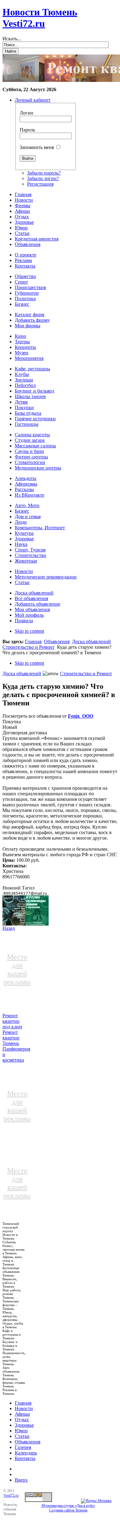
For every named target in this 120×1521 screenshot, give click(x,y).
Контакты (25, 1458)
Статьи (22, 1436)
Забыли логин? (43, 178)
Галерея (23, 1447)
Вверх (21, 1480)
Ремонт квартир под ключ (12, 1021)
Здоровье (24, 1425)
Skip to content (29, 631)
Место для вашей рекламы (17, 969)
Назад (8, 928)
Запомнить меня (37, 147)
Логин (26, 112)
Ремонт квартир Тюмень (10, 1038)
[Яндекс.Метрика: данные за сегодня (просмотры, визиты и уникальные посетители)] (96, 1501)
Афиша (22, 1414)
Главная (33, 641)
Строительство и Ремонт (28, 647)
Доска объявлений (91, 641)
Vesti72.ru (10, 1495)
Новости (24, 1408)
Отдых (22, 1419)
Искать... (11, 38)
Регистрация (40, 184)
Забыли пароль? (44, 173)
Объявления (57, 641)
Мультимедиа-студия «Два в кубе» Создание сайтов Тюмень (68, 1507)
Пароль (27, 129)
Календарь (26, 1452)
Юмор (21, 1430)
